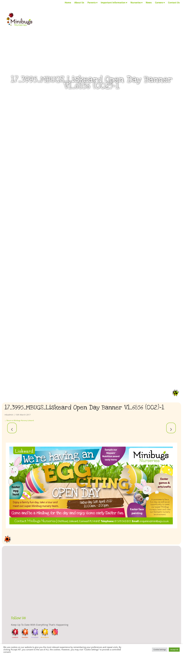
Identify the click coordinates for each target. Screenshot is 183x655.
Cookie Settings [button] (160, 649)
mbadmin (9, 414)
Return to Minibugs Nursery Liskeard (19, 420)
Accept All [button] (174, 649)
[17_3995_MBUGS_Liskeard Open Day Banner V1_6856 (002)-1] (92, 485)
